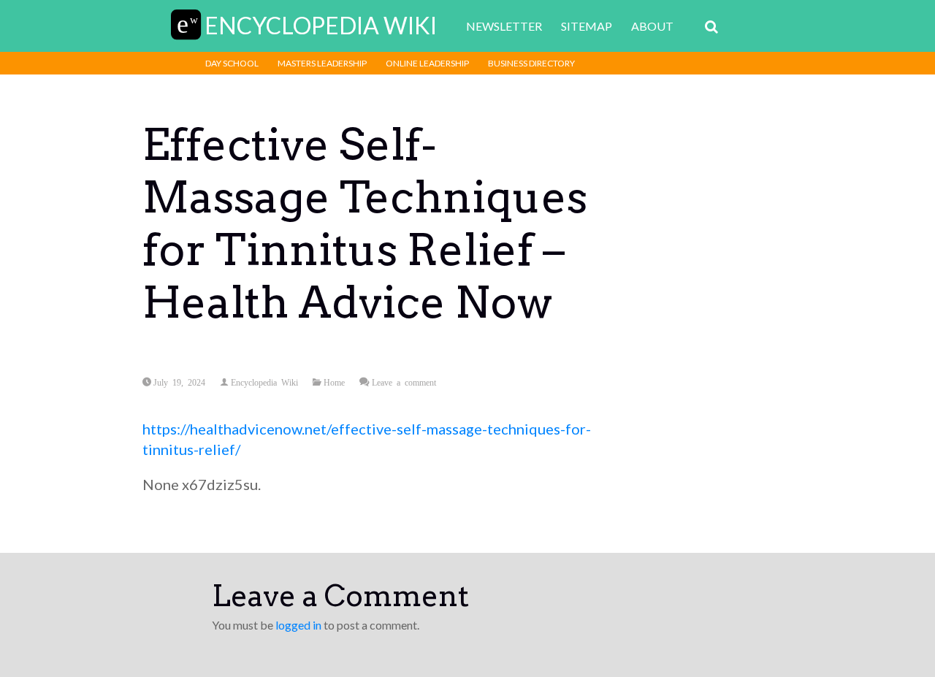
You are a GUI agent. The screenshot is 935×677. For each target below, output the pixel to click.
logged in (298, 625)
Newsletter (504, 26)
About (652, 26)
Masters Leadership (322, 63)
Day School (232, 63)
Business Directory (531, 63)
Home (334, 382)
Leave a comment (404, 382)
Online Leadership (427, 63)
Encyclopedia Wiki (264, 382)
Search (711, 27)
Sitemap (586, 26)
